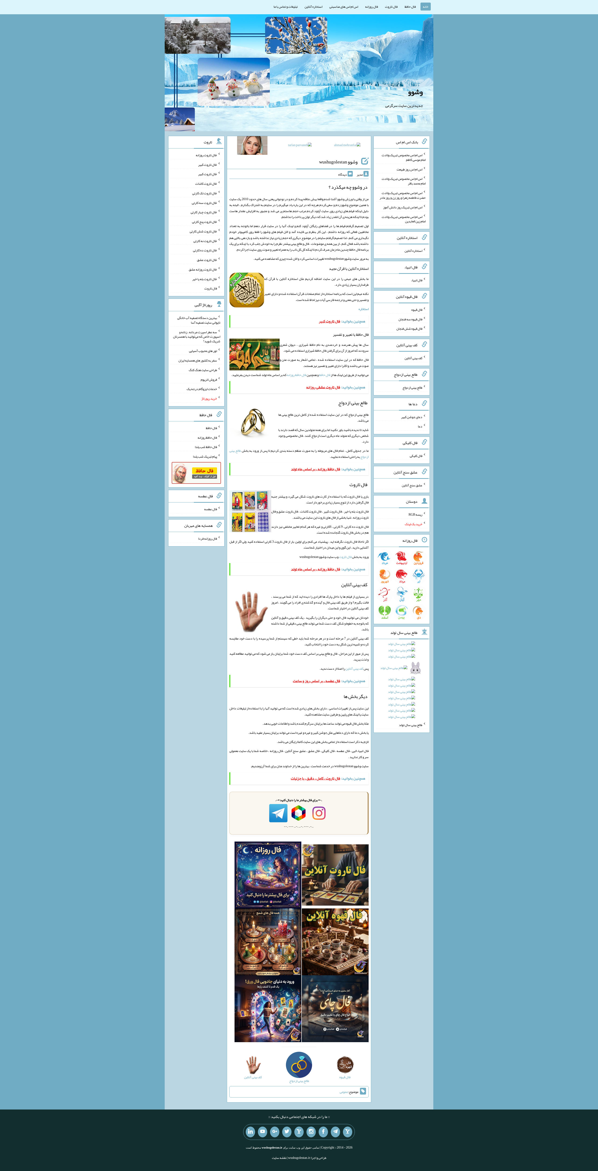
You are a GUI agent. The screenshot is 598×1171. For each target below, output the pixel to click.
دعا (420, 426)
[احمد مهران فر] (347, 146)
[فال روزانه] (268, 876)
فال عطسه (210, 509)
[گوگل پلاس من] (274, 1132)
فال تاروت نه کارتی (205, 240)
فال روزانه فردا (207, 538)
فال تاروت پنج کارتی (204, 221)
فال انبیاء (416, 280)
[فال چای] (335, 1009)
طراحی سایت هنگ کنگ (203, 370)
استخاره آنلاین (313, 6)
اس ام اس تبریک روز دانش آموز (402, 207)
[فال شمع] (268, 943)
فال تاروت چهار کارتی (204, 212)
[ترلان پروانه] (300, 146)
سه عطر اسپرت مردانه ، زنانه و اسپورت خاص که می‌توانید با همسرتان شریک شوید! (196, 336)
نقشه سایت (279, 1157)
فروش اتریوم (209, 379)
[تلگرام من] (335, 1132)
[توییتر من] (287, 1132)
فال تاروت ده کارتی (205, 250)
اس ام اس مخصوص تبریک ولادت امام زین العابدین (404, 218)
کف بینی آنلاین (354, 668)
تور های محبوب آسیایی (203, 350)
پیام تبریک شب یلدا (205, 456)
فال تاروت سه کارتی (204, 202)
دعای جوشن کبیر (411, 416)
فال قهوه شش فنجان (409, 328)
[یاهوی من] (347, 1132)
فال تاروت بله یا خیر (204, 278)
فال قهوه (416, 309)
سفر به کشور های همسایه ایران (197, 360)
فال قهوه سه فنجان (410, 319)
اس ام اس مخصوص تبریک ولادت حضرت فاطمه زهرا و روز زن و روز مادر (403, 195)
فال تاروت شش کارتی (203, 231)
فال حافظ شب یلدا (206, 447)
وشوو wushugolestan (338, 161)
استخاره (364, 309)
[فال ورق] (268, 1009)
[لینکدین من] (250, 1132)
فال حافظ (410, 6)
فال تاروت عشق (207, 260)
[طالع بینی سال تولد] (401, 682)
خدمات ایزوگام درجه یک (202, 389)
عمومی (344, 1091)
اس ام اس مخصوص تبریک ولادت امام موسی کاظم (404, 157)
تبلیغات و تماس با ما (286, 6)
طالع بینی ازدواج (412, 387)
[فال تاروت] (335, 876)
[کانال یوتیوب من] (262, 1132)
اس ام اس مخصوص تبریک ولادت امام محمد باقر (404, 181)
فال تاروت (391, 6)
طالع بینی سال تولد (410, 725)
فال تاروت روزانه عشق (203, 269)
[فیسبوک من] (323, 1132)
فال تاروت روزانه (206, 155)
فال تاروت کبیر (207, 164)
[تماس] (299, 1132)
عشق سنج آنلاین (412, 485)
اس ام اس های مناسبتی (343, 6)
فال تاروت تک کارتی (204, 193)
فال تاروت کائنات (206, 183)
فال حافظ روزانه (296, 375)
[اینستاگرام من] (311, 1132)
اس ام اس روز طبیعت (409, 169)
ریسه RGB (415, 514)
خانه (425, 6)
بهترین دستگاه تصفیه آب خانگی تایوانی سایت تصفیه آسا (198, 320)
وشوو (415, 92)
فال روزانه (371, 6)
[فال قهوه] (335, 943)
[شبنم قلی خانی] (252, 146)
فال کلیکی (416, 455)
